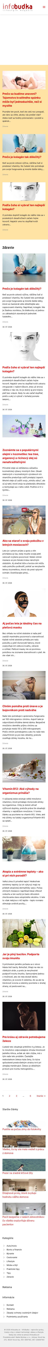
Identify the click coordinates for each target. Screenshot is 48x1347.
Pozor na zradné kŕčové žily (17, 1173)
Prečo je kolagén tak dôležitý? (21, 157)
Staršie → (41, 1096)
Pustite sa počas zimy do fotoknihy (21, 1129)
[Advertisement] (24, 40)
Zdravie (5, 126)
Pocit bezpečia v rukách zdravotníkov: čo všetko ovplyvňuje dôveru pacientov (23, 1220)
